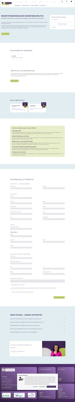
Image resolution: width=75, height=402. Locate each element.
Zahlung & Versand (61, 393)
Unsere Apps (34, 5)
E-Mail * (11, 245)
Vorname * (12, 239)
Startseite (34, 1)
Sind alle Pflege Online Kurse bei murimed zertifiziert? (24, 332)
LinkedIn (59, 380)
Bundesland (45, 217)
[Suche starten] (26, 2)
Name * (44, 239)
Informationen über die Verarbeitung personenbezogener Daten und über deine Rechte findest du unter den (33, 289)
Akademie (18, 5)
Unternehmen (14, 183)
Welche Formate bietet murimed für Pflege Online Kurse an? (25, 318)
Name (44, 201)
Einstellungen (42, 386)
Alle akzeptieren (52, 386)
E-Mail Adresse (13, 206)
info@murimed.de (14, 352)
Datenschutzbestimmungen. (17, 289)
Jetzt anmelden (5, 33)
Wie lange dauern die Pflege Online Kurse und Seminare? (25, 325)
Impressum (60, 395)
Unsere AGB (60, 390)
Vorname (12, 201)
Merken (54, 27)
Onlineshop (25, 5)
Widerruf (60, 391)
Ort (11, 217)
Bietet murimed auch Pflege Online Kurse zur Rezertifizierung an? (27, 322)
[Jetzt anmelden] (5, 32)
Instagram (60, 378)
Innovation (42, 5)
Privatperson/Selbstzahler (25, 183)
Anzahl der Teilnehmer (14, 226)
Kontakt (54, 1)
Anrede (11, 196)
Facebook (60, 379)
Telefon (44, 206)
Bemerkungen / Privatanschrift (16, 278)
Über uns (41, 1)
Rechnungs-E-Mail (47, 271)
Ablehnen (35, 386)
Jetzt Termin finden (62, 24)
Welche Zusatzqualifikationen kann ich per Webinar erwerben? (26, 328)
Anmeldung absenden (59, 297)
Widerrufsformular (61, 392)
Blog (48, 1)
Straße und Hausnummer (15, 211)
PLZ (44, 211)
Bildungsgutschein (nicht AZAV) (18, 284)
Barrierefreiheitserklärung (63, 396)
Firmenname (13, 186)
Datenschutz (60, 389)
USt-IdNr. (45, 186)
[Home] (7, 3)
